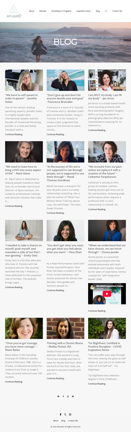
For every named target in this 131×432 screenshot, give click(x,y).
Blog (98, 11)
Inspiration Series (84, 11)
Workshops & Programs (61, 11)
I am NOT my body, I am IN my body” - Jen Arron (105, 96)
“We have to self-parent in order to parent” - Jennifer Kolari (21, 98)
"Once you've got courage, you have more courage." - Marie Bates (21, 347)
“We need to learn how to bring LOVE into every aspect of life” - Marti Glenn (23, 170)
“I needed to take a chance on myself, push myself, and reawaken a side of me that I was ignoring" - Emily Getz (23, 250)
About (31, 11)
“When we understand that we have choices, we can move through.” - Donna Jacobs (107, 249)
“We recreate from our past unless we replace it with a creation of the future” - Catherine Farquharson (105, 172)
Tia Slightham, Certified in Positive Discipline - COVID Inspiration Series (105, 347)
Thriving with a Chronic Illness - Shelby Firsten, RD (65, 345)
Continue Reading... (14, 134)
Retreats (42, 11)
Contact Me (117, 11)
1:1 (106, 11)
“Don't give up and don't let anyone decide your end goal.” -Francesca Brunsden (65, 98)
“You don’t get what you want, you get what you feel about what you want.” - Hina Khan (65, 249)
